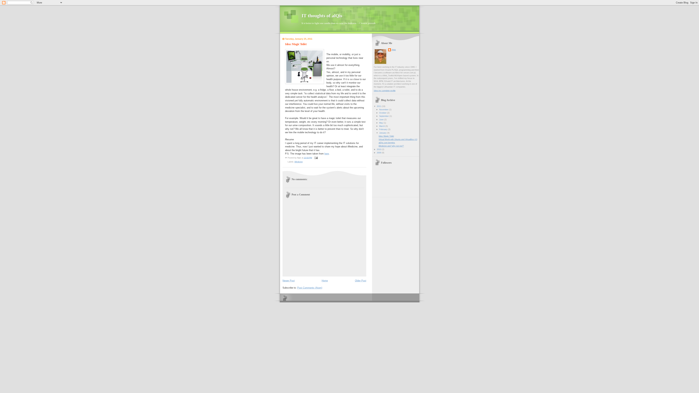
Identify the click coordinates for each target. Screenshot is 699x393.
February (383, 129)
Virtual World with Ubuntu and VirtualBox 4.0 (398, 139)
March (382, 126)
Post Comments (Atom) (309, 287)
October (383, 113)
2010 (379, 149)
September (384, 116)
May (381, 123)
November (384, 109)
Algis (394, 50)
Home (325, 280)
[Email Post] (316, 157)
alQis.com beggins (387, 143)
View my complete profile (385, 91)
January (383, 133)
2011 (379, 106)
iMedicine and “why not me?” (391, 146)
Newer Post (289, 280)
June (381, 119)
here (326, 153)
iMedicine (299, 162)
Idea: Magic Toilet (386, 136)
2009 (379, 153)
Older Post (360, 280)
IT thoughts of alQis (322, 15)
